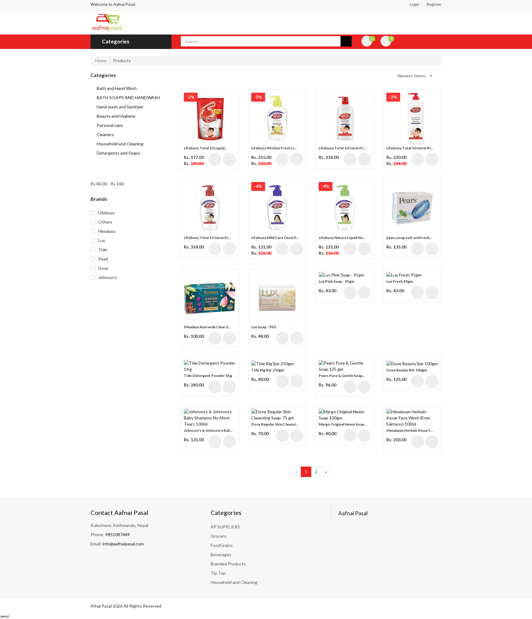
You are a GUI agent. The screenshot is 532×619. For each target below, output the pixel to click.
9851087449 (117, 534)
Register (434, 4)
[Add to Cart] (214, 159)
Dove (103, 268)
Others (105, 222)
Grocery (218, 536)
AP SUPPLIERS (225, 526)
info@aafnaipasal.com (123, 543)
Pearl (103, 258)
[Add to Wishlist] (229, 159)
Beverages (221, 554)
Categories (115, 41)
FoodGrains (222, 545)
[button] (414, 76)
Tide (102, 249)
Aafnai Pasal (353, 513)
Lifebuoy (106, 212)
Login (414, 4)
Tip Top (218, 573)
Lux (101, 240)
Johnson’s (107, 277)
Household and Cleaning (234, 582)
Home (101, 60)
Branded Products (228, 563)
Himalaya (106, 231)
